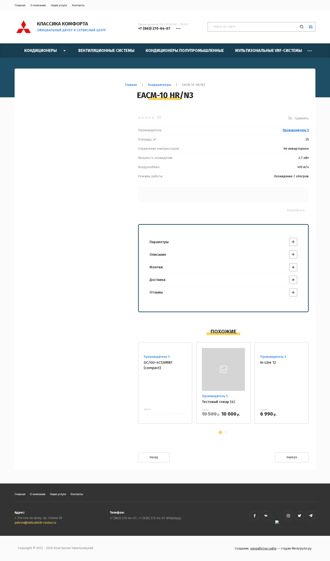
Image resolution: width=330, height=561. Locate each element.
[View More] (310, 50)
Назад (154, 457)
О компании (38, 5)
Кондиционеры (159, 85)
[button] (220, 432)
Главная (20, 5)
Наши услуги (59, 5)
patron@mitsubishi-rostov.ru (35, 523)
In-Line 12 (268, 362)
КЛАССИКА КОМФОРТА (62, 24)
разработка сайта (263, 548)
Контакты (78, 5)
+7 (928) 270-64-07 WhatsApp (160, 518)
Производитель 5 (296, 130)
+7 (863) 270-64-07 (123, 518)
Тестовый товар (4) (218, 402)
